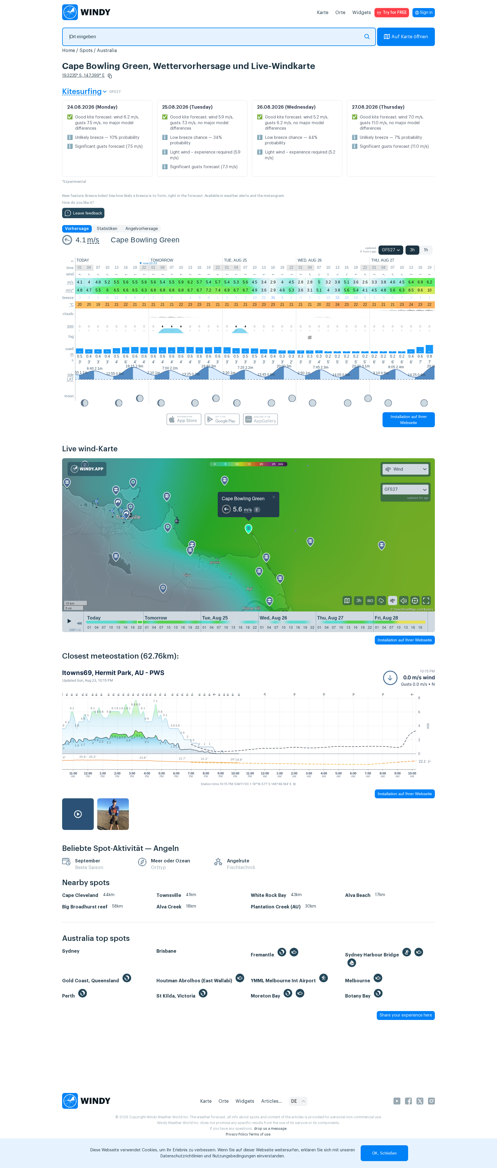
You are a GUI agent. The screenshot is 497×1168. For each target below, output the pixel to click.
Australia (107, 50)
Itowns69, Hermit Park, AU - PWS (113, 672)
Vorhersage (77, 229)
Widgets (361, 12)
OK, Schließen (384, 1153)
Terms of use (259, 1134)
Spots (86, 50)
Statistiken (107, 229)
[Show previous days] (79, 623)
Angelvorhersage (141, 229)
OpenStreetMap (405, 609)
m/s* (70, 290)
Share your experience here (406, 1015)
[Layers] (347, 600)
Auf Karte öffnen (409, 36)
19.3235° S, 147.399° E (83, 76)
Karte (322, 12)
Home (68, 50)
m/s (93, 240)
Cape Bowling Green (145, 240)
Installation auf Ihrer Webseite (409, 419)
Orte (340, 12)
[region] (248, 535)
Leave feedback (87, 213)
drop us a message (270, 1128)
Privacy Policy (237, 1134)
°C (72, 304)
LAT (70, 379)
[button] (110, 76)
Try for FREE (395, 13)
